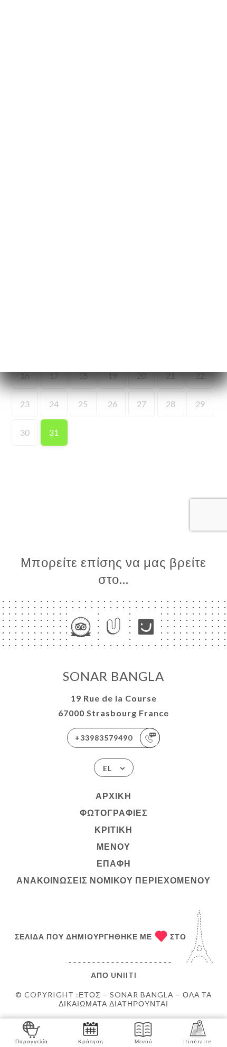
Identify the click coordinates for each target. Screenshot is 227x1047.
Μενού (113, 846)
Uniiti (124, 975)
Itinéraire (197, 1041)
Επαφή (114, 863)
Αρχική (113, 796)
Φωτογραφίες (114, 813)
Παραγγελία (31, 1041)
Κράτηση (90, 1041)
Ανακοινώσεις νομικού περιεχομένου (113, 880)
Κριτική (113, 829)
